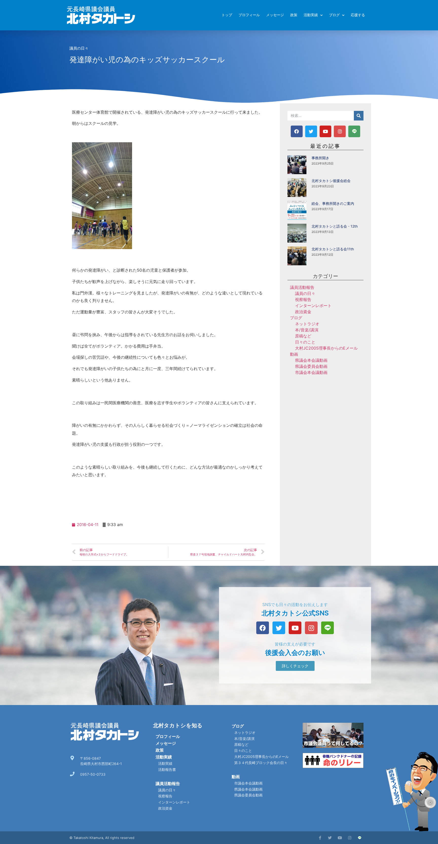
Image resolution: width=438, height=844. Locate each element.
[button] (295, 666)
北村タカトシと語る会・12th (335, 226)
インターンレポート (313, 305)
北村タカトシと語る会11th (333, 249)
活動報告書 (167, 769)
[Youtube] (326, 131)
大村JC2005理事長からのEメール (326, 348)
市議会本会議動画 (311, 372)
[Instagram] (340, 131)
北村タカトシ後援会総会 (331, 180)
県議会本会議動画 (311, 360)
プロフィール (249, 15)
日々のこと (305, 342)
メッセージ (275, 15)
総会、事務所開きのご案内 (333, 203)
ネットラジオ (307, 323)
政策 (293, 15)
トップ (227, 15)
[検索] (358, 115)
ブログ (334, 15)
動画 (294, 354)
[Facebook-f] (320, 838)
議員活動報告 (302, 287)
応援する (358, 15)
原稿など (303, 335)
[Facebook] (297, 131)
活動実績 (311, 15)
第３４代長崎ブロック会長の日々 (260, 762)
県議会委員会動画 (311, 366)
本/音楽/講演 (306, 329)
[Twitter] (311, 131)
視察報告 (303, 299)
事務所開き (320, 158)
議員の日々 (78, 48)
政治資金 (303, 311)
